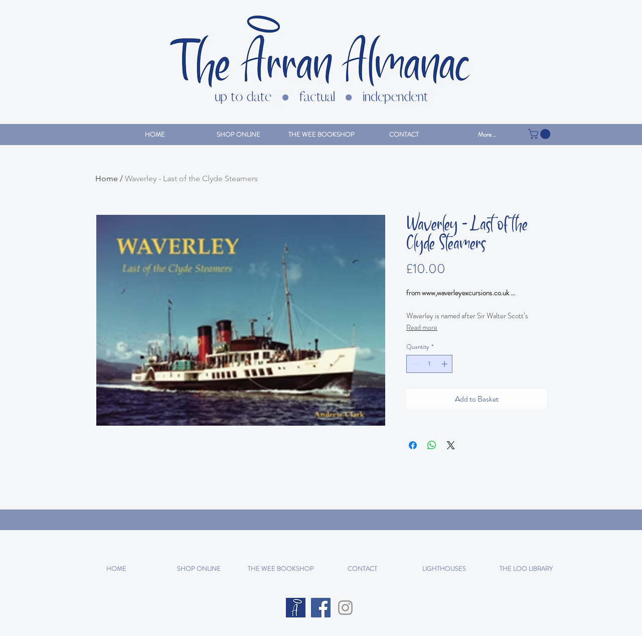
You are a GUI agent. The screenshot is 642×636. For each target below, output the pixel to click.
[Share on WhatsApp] (432, 445)
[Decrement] (414, 363)
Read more (421, 327)
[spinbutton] (429, 363)
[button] (540, 134)
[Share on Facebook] (413, 445)
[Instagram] (345, 607)
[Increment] (445, 363)
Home (106, 178)
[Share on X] (451, 445)
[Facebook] (321, 607)
